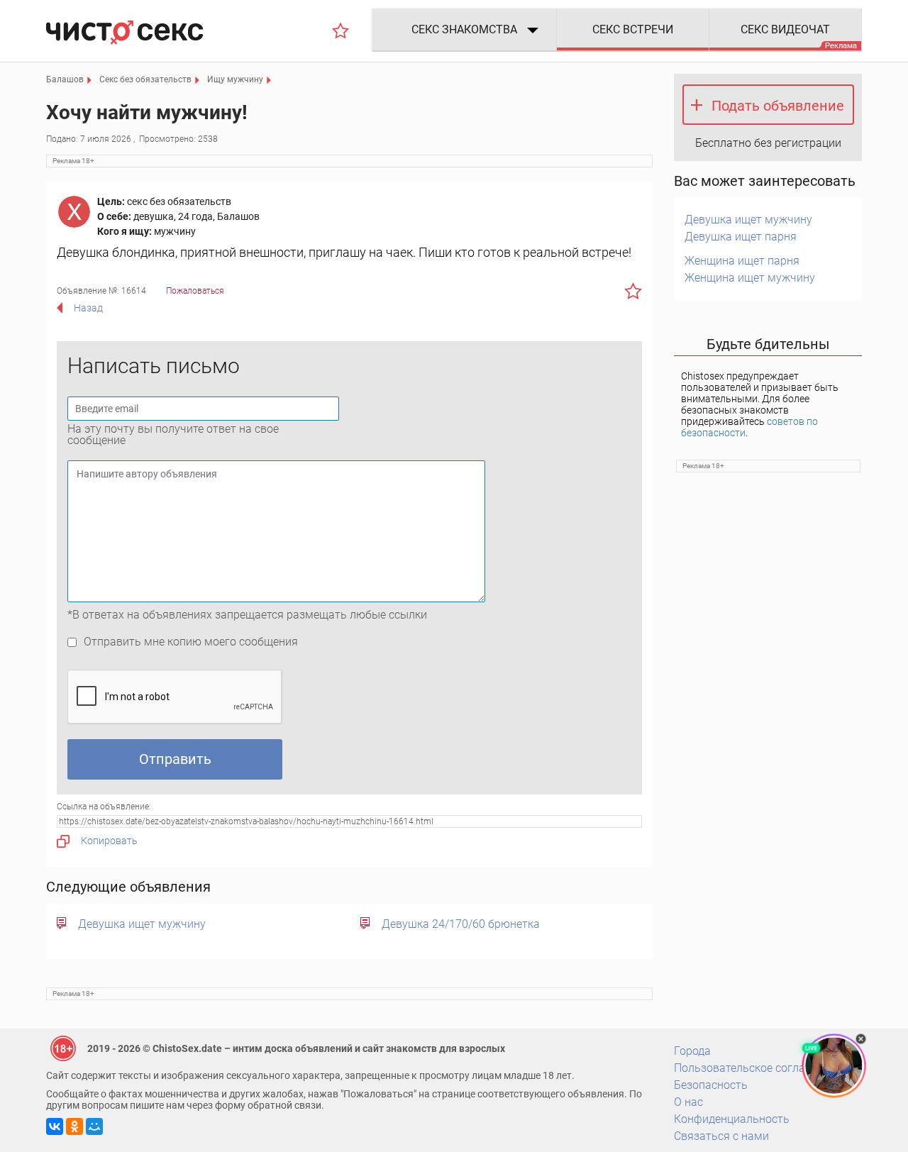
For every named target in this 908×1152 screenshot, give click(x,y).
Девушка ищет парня (741, 236)
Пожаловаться (195, 291)
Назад (88, 308)
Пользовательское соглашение (756, 1068)
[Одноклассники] (74, 1126)
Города (692, 1051)
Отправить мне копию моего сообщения (191, 641)
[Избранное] (340, 30)
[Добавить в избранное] (633, 290)
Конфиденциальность (732, 1119)
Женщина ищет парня (742, 260)
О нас (688, 1102)
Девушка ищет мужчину (142, 924)
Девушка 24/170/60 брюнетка (461, 924)
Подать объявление (778, 105)
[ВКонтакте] (54, 1126)
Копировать (109, 840)
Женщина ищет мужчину (750, 277)
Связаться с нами (721, 1136)
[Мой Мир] (94, 1126)
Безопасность (711, 1085)
